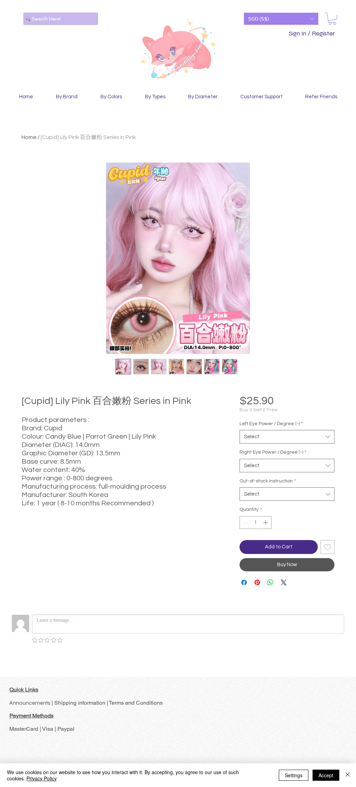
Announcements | (31, 702)
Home (29, 137)
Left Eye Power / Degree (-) (271, 423)
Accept (325, 775)
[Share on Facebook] (244, 582)
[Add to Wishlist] (328, 547)
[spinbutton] (255, 522)
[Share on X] (284, 582)
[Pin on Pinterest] (257, 582)
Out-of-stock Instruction (268, 481)
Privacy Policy (41, 778)
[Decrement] (245, 522)
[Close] (347, 775)
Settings (293, 775)
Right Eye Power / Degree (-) (273, 452)
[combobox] (287, 437)
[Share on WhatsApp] (270, 582)
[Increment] (266, 522)
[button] (281, 19)
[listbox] (281, 19)
